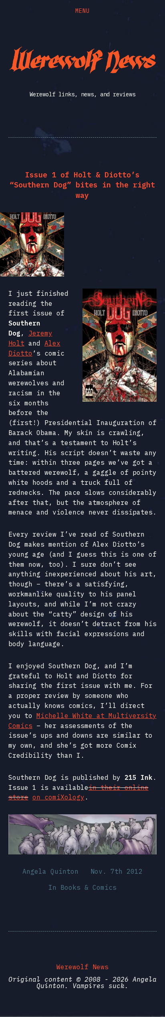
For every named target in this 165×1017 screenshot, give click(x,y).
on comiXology (58, 797)
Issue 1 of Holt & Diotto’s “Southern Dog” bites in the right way (82, 184)
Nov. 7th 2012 (117, 871)
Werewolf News (82, 967)
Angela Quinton (50, 871)
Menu (82, 11)
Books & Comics (88, 887)
